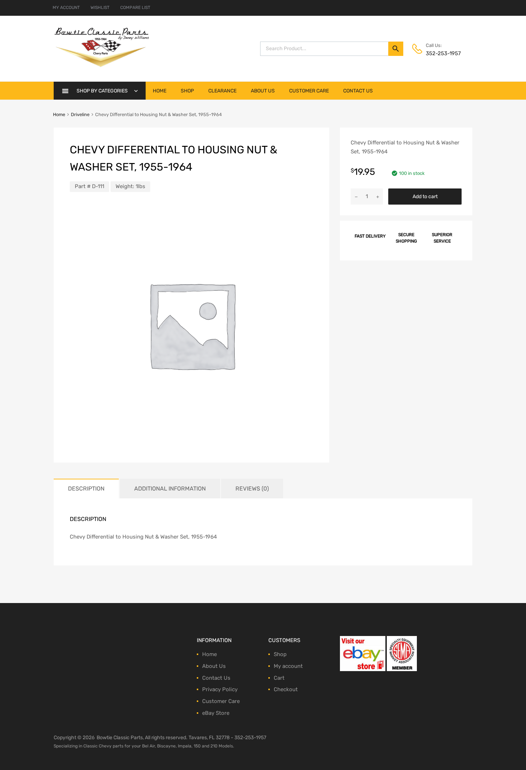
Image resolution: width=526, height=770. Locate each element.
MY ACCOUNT (66, 7)
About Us (263, 91)
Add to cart (425, 196)
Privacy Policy (220, 689)
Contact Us (358, 91)
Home (159, 91)
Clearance (222, 91)
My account (288, 666)
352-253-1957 (443, 53)
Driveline (80, 114)
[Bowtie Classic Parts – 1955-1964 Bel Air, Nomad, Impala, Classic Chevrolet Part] (101, 65)
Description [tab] (86, 488)
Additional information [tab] (170, 488)
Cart (279, 678)
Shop (187, 91)
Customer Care (309, 91)
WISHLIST (100, 7)
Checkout (286, 689)
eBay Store (215, 713)
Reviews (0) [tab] (252, 488)
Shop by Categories (102, 91)
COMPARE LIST (135, 7)
